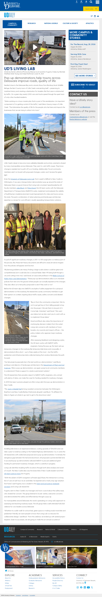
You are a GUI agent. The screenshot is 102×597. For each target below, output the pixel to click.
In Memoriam (33, 536)
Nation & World (51, 23)
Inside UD (23, 536)
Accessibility (32, 595)
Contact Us (79, 578)
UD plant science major (12, 474)
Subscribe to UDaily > (84, 85)
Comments (18, 595)
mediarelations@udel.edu (78, 117)
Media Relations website (78, 119)
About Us (8, 578)
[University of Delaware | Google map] (85, 583)
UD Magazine (83, 529)
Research (32, 23)
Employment (9, 588)
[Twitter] (92, 588)
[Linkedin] (84, 588)
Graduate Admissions (35, 580)
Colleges (31, 583)
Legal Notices (25, 595)
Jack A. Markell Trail (14, 389)
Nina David (32, 188)
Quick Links (89, 9)
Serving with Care (78, 54)
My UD (54, 583)
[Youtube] (88, 588)
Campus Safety (57, 585)
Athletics (90, 23)
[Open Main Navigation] (97, 2)
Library (31, 585)
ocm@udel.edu (85, 107)
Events (54, 536)
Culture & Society (70, 23)
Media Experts (45, 536)
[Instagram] (77, 588)
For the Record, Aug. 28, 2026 (83, 44)
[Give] (86, 2)
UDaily (7, 583)
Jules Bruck (20, 188)
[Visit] (76, 2)
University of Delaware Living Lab (22, 179)
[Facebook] (81, 588)
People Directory (57, 580)
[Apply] (81, 2)
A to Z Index (56, 588)
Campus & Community (12, 24)
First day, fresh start (79, 64)
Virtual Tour (8, 585)
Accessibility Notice (58, 578)
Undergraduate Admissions (37, 578)
